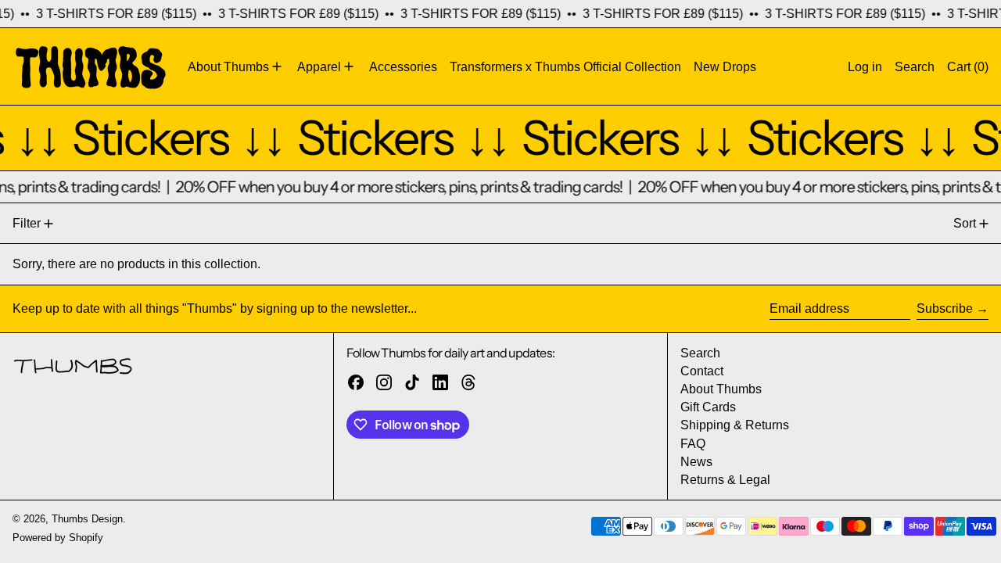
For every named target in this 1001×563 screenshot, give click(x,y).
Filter (27, 223)
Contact (701, 371)
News (696, 461)
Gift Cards (708, 407)
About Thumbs (721, 389)
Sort (964, 223)
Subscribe (945, 308)
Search (700, 353)
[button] (915, 66)
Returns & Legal (725, 479)
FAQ (692, 443)
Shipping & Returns (734, 425)
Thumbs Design (87, 519)
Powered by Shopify (58, 537)
